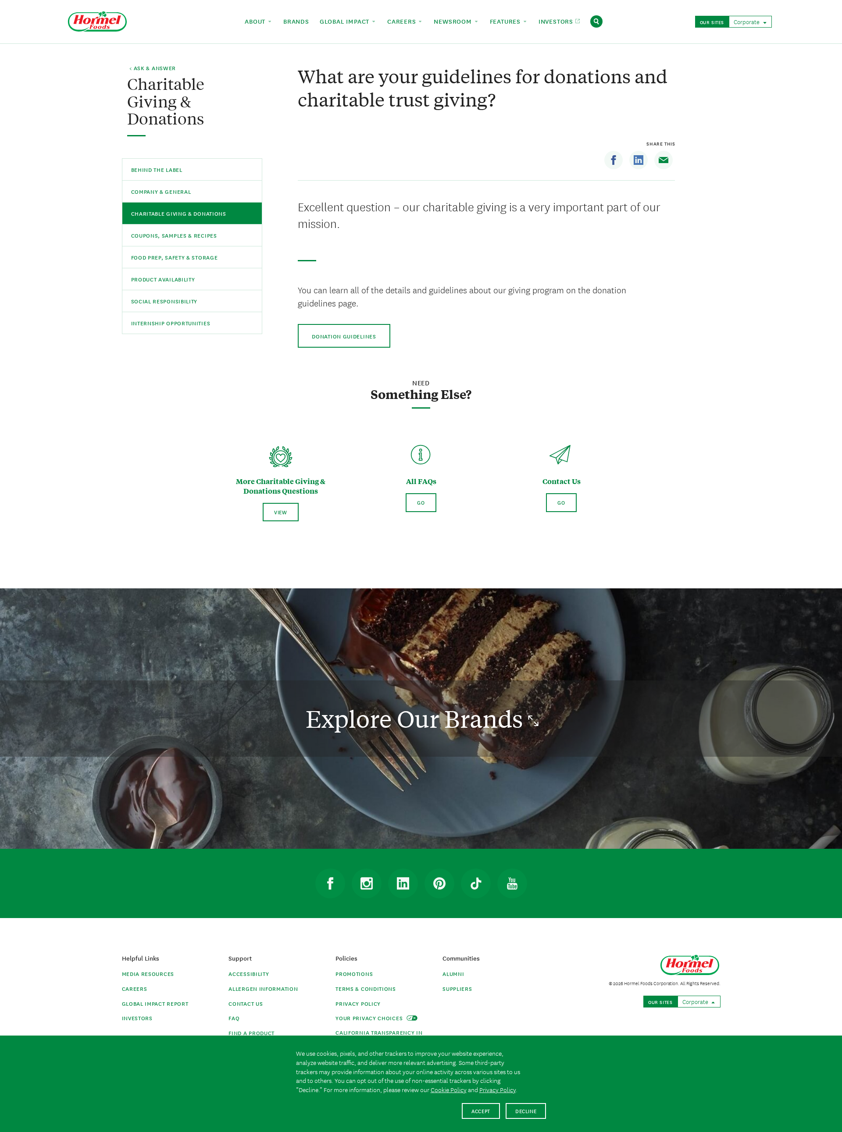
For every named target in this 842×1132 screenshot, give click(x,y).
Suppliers (457, 988)
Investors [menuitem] (557, 21)
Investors (137, 1018)
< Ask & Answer (152, 68)
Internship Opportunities (170, 323)
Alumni (453, 973)
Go (421, 502)
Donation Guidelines (344, 336)
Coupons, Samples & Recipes (174, 235)
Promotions (354, 973)
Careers (134, 988)
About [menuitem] (256, 21)
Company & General (161, 191)
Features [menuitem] (506, 21)
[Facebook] (613, 160)
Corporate (747, 21)
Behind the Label (156, 169)
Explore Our (417, 718)
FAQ (233, 1018)
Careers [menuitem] (402, 21)
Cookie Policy (449, 1089)
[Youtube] (512, 883)
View (280, 512)
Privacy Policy (358, 1003)
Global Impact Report (155, 1003)
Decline (526, 1111)
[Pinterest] (439, 883)
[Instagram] (367, 883)
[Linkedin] (638, 160)
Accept (480, 1111)
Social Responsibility (164, 301)
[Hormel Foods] (97, 20)
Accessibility (248, 973)
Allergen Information (263, 988)
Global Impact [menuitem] (345, 21)
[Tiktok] (476, 883)
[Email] (663, 160)
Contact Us (245, 1003)
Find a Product (251, 1033)
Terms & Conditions (365, 988)
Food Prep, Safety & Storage (174, 257)
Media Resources (148, 973)
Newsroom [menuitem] (454, 21)
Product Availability (163, 279)
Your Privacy (369, 1018)
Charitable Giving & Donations (178, 213)
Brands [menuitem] (296, 21)
